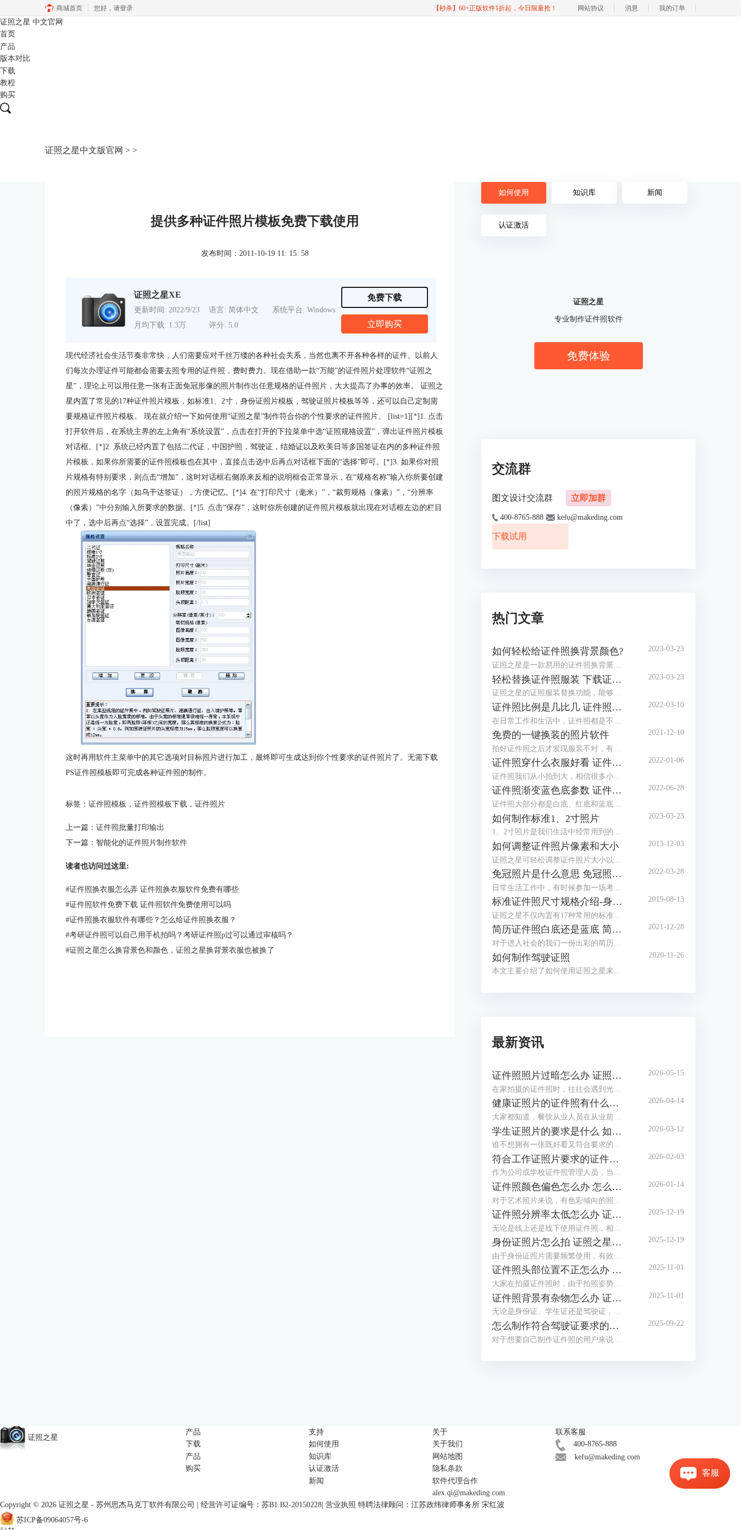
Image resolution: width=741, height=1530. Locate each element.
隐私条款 (447, 1468)
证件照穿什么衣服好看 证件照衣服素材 (559, 762)
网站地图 (447, 1456)
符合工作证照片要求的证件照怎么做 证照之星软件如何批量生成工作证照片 (559, 1159)
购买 (7, 95)
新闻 (654, 192)
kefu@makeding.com (607, 1457)
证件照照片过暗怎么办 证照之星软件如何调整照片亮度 (559, 1075)
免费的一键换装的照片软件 (550, 734)
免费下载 (384, 297)
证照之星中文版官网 (84, 150)
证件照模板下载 (160, 804)
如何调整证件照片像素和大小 (555, 846)
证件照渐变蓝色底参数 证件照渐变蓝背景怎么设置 (559, 790)
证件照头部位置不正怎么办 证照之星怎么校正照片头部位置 (559, 1269)
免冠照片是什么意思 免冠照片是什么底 (559, 873)
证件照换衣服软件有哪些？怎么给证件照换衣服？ (151, 920)
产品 (7, 46)
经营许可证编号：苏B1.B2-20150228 (261, 1505)
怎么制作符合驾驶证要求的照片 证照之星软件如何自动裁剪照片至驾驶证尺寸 (559, 1325)
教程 (7, 83)
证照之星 (31, 22)
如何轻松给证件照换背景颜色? (557, 651)
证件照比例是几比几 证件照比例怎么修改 (559, 707)
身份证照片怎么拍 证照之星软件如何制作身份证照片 (559, 1242)
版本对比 (15, 58)
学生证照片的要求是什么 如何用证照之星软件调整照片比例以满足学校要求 (559, 1131)
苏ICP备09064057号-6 (52, 1520)
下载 (7, 71)
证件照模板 (107, 804)
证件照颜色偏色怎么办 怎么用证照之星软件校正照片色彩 (559, 1186)
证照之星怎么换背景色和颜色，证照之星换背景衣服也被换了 (170, 950)
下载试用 (509, 536)
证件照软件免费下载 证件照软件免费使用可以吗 (148, 905)
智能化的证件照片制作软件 (141, 843)
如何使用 (514, 192)
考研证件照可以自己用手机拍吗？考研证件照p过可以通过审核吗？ (179, 935)
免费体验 (588, 356)
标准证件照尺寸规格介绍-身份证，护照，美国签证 (559, 901)
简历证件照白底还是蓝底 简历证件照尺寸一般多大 (559, 929)
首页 (7, 34)
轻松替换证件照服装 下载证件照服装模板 (559, 679)
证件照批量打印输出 (130, 827)
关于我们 (447, 1444)
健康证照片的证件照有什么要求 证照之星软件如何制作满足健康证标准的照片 (559, 1103)
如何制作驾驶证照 (531, 957)
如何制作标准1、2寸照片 (545, 818)
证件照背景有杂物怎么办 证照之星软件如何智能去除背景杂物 (559, 1298)
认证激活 (514, 225)
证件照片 (210, 804)
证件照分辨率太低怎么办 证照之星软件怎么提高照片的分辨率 (559, 1214)
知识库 (584, 192)
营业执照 (340, 1505)
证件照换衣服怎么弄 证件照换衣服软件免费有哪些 (152, 889)
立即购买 (384, 324)
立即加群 (588, 497)
